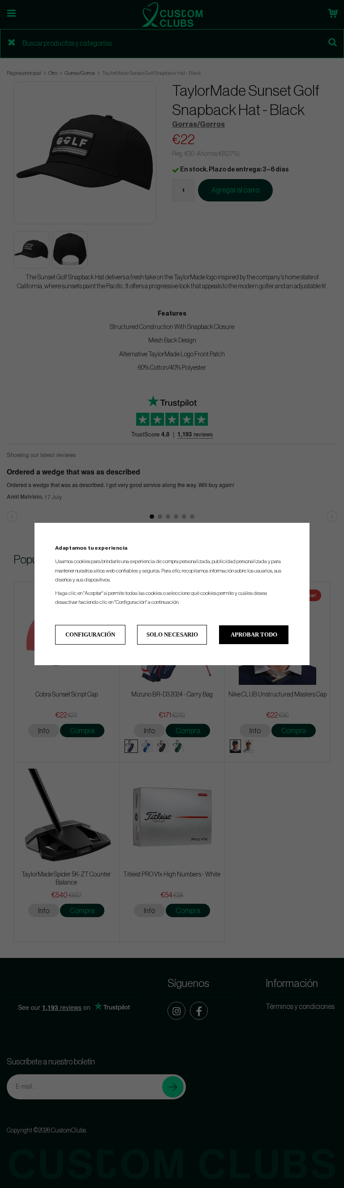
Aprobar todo (254, 634)
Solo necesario (172, 634)
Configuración (90, 634)
